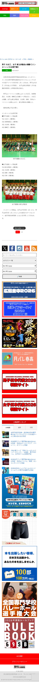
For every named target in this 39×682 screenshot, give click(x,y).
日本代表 (5, 9)
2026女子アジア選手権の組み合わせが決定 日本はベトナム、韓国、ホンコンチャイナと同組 (24, 461)
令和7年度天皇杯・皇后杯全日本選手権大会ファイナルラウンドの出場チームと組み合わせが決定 (24, 434)
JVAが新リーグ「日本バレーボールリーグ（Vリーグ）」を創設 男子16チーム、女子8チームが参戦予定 (23, 452)
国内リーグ (14, 9)
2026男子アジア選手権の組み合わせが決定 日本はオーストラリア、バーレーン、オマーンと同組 (24, 443)
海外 (14, 15)
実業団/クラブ (34, 10)
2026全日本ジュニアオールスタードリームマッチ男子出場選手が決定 (23, 469)
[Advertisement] (19, 37)
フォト (34, 15)
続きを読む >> (19, 228)
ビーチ (24, 9)
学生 (4, 15)
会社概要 (19, 656)
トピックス (24, 15)
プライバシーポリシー (19, 661)
